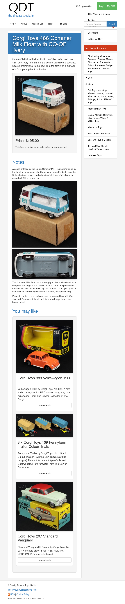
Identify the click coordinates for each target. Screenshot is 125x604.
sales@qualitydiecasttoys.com (22, 589)
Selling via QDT (95, 38)
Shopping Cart (85, 6)
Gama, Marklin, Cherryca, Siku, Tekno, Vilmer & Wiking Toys (100, 117)
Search (112, 23)
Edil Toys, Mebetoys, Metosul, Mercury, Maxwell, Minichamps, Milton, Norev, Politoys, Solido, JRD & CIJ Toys (101, 96)
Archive (91, 20)
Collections (93, 32)
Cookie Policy (22, 594)
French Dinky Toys (97, 108)
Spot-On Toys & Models (99, 139)
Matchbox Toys (95, 127)
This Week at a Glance (99, 13)
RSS (12, 594)
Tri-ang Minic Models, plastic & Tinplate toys (98, 147)
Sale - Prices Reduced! (99, 133)
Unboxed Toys (95, 155)
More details (45, 405)
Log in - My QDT (107, 6)
